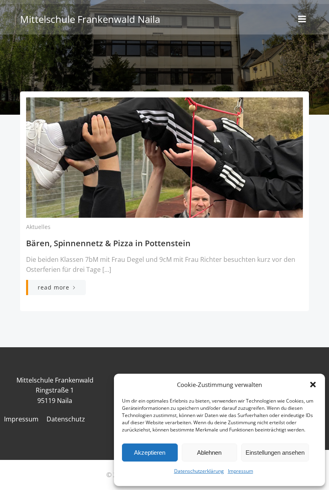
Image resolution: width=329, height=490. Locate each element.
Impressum (240, 471)
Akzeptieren (149, 452)
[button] (313, 385)
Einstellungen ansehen (275, 452)
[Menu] (302, 19)
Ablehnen (209, 452)
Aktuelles (38, 227)
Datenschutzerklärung (199, 471)
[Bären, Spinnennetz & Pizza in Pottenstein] (164, 156)
